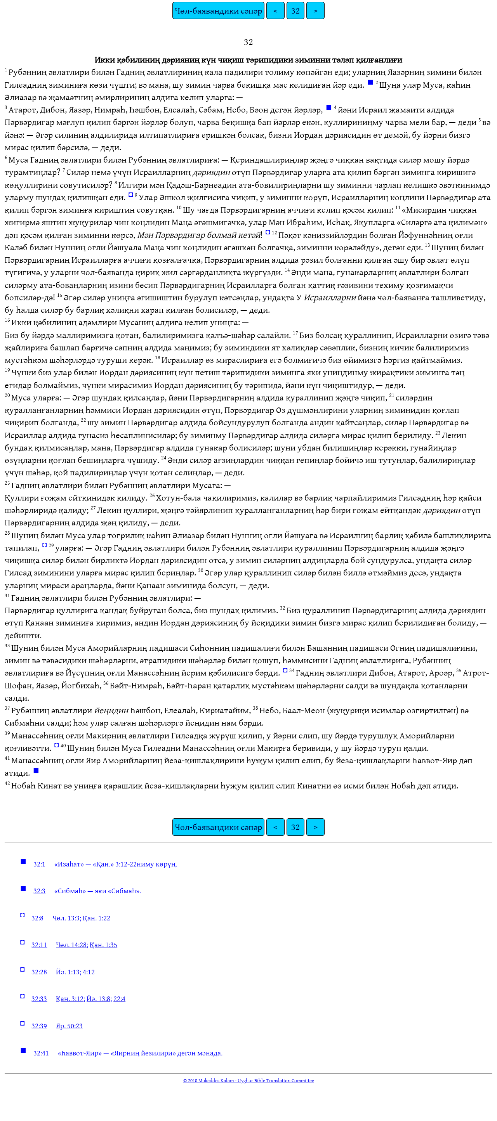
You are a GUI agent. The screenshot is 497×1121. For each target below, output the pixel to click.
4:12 (89, 971)
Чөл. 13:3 (66, 917)
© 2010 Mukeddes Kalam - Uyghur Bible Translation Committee (248, 1080)
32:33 (39, 998)
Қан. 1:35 (103, 944)
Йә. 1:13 (68, 971)
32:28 (39, 971)
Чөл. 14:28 (71, 944)
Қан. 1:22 (96, 917)
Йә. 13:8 (98, 998)
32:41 (41, 1052)
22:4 (119, 998)
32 (295, 10)
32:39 (39, 1025)
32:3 (39, 890)
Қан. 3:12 (69, 998)
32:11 (39, 944)
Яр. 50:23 (69, 1025)
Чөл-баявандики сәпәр (218, 10)
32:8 (37, 917)
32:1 (39, 863)
